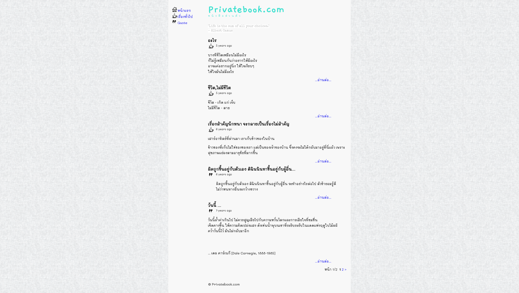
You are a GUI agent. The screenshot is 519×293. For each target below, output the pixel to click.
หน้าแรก (184, 10)
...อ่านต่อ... (323, 80)
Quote (182, 23)
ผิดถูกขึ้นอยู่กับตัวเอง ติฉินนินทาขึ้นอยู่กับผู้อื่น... (251, 169)
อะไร (212, 40)
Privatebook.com (246, 9)
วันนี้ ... (214, 205)
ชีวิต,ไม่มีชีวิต (219, 87)
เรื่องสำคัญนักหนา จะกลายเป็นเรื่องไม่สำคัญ (248, 123)
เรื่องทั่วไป (185, 16)
